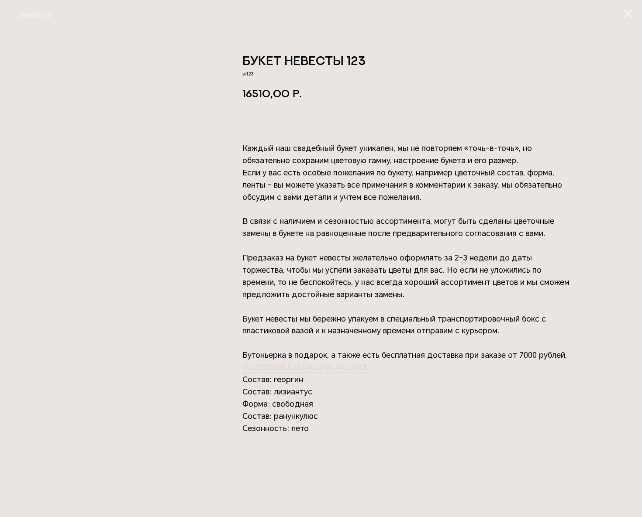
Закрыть (35, 14)
